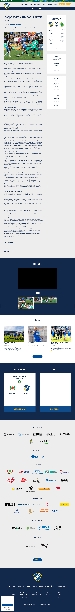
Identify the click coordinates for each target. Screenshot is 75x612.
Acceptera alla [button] (7, 605)
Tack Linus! (31, 342)
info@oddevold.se (24, 594)
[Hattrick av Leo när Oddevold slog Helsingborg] (61, 334)
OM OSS (47, 586)
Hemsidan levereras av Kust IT (45, 604)
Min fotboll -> (46, 596)
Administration (34, 604)
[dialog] (7, 603)
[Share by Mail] (36, 254)
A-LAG (19, 586)
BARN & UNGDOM (27, 586)
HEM (10, 586)
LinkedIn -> (58, 597)
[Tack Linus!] (37, 334)
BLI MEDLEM (61, 586)
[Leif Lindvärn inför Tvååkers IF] (74, 306)
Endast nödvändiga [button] (7, 607)
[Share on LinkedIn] (23, 254)
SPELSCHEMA (18, 409)
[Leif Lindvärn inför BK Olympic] (0, 306)
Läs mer (5, 351)
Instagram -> (58, 596)
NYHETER (41, 586)
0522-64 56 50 (23, 596)
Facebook (58, 594)
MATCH (14, 586)
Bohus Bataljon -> (47, 597)
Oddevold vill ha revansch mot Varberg (12, 342)
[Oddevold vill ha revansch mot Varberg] (14, 334)
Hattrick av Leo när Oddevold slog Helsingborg (60, 342)
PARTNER (35, 586)
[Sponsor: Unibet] (10, 1)
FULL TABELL (54, 409)
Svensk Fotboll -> (47, 594)
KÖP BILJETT (54, 586)
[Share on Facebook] (10, 254)
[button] (7, 609)
